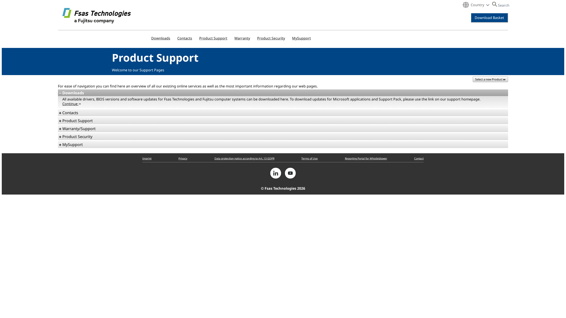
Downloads (160, 38)
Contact (419, 158)
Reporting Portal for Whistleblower (366, 158)
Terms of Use (309, 158)
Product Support (213, 38)
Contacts (184, 38)
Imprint (146, 158)
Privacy (182, 158)
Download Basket (489, 17)
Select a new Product (489, 79)
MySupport (301, 38)
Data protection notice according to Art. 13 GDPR (244, 158)
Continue (70, 103)
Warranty (242, 38)
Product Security (271, 38)
